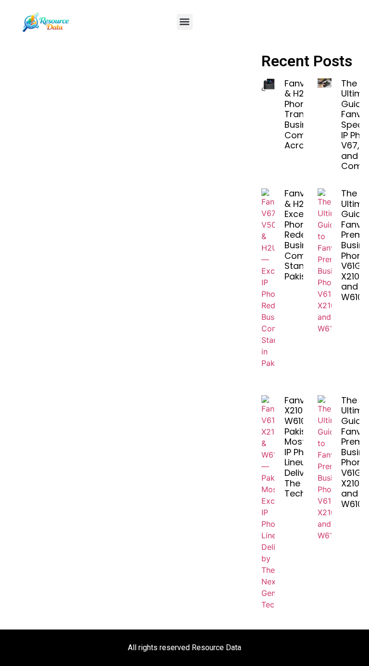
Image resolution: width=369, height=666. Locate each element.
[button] (185, 22)
